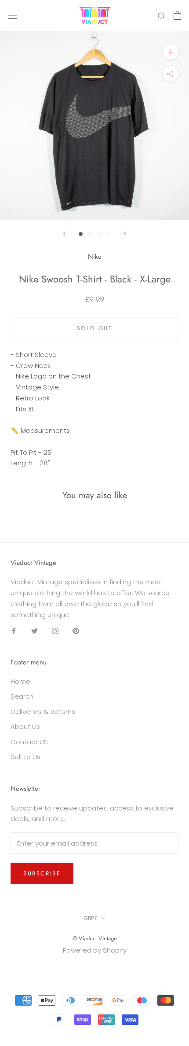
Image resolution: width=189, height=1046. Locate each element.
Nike (95, 256)
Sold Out (95, 328)
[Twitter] (34, 630)
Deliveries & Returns (43, 711)
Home (20, 681)
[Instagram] (55, 630)
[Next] (125, 234)
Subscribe (42, 873)
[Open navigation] (12, 15)
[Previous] (64, 234)
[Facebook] (14, 630)
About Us (25, 726)
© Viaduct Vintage (95, 938)
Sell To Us (25, 756)
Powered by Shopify (95, 950)
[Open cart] (177, 15)
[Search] (162, 15)
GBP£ (91, 918)
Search (22, 696)
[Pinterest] (76, 630)
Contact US (29, 741)
